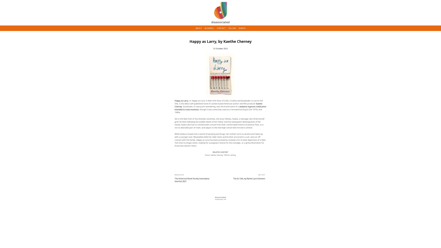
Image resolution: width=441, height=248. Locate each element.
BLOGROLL (209, 28)
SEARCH (242, 28)
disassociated (220, 22)
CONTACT (221, 28)
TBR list (226, 155)
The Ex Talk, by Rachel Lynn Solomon (249, 178)
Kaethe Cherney (217, 155)
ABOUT (198, 28)
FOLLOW (232, 28)
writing (233, 155)
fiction (207, 155)
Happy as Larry (181, 100)
